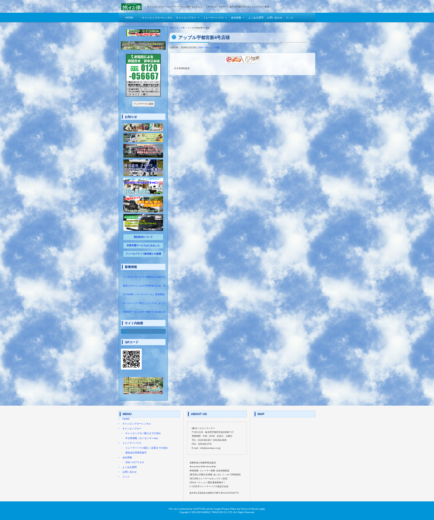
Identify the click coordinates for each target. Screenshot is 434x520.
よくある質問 (255, 17)
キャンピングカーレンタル (157, 17)
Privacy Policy (228, 509)
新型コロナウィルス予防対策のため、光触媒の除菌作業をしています (159, 285)
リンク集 (181, 28)
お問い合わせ (274, 17)
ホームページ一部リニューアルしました (144, 303)
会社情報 (236, 17)
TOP (172, 28)
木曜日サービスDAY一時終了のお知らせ (144, 312)
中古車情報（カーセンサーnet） (142, 438)
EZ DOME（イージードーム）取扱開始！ (145, 294)
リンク (289, 17)
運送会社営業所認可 (136, 452)
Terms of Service (250, 509)
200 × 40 (203, 47)
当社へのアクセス (134, 462)
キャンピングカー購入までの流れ (143, 433)
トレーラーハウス (213, 17)
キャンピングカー (186, 17)
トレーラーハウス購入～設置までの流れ (146, 448)
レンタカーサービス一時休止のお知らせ (144, 277)
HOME (129, 17)
